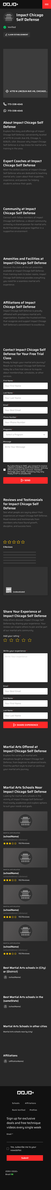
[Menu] (47, 4)
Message (7, 441)
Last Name (8, 393)
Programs (7, 429)
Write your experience (14, 651)
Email (5, 405)
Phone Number (9, 417)
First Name (8, 381)
